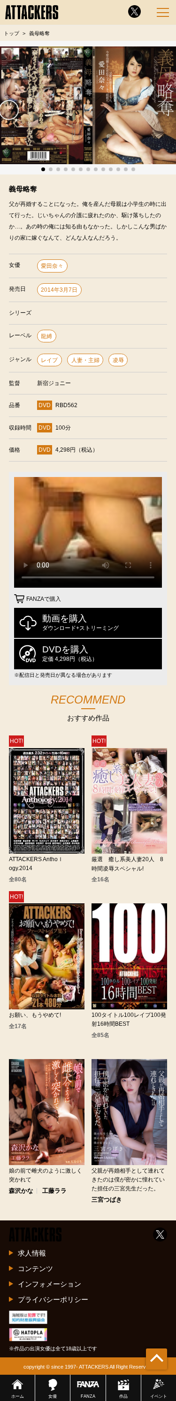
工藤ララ (54, 1191)
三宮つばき (107, 1200)
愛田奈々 (52, 266)
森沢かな (21, 1191)
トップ (11, 33)
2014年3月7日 (59, 290)
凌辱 (118, 360)
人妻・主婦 (85, 360)
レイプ (49, 360)
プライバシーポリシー (53, 1299)
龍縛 (46, 336)
